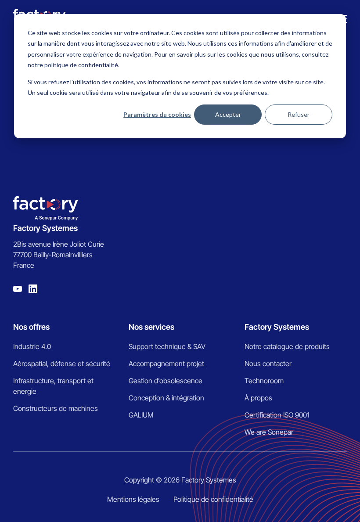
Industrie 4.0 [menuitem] (32, 346)
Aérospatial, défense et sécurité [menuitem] (61, 363)
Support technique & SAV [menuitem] (167, 346)
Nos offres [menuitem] (31, 326)
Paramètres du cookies (157, 114)
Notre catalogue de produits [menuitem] (287, 346)
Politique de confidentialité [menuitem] (213, 499)
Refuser (299, 114)
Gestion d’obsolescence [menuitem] (165, 380)
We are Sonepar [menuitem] (269, 432)
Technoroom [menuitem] (264, 380)
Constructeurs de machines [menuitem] (55, 408)
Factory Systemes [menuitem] (277, 326)
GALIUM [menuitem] (141, 414)
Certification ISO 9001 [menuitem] (277, 414)
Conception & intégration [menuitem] (166, 397)
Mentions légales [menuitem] (133, 499)
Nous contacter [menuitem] (268, 363)
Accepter (228, 114)
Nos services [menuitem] (151, 326)
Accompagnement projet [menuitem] (166, 363)
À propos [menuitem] (258, 397)
